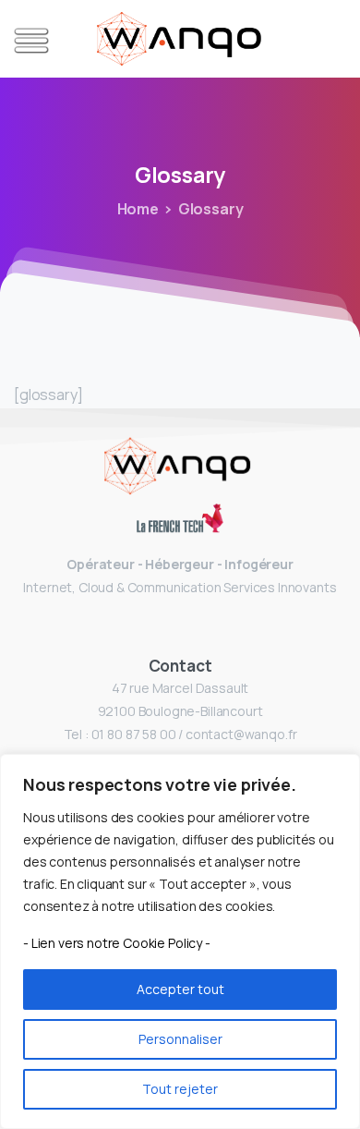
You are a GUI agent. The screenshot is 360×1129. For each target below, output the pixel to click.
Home (138, 209)
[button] (27, 40)
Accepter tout (180, 989)
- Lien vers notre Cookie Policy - (116, 943)
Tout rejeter (180, 1089)
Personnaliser (180, 1039)
